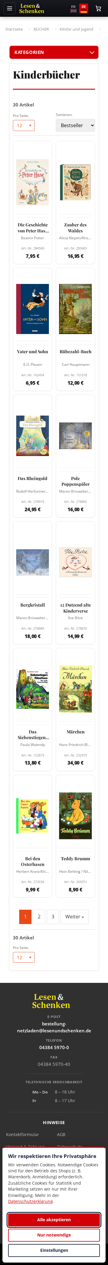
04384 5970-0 (54, 1047)
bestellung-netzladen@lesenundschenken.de (54, 1027)
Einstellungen (54, 1250)
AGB (61, 1134)
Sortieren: (64, 114)
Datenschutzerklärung (30, 1201)
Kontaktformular (22, 1134)
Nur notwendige (54, 1235)
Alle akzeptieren (54, 1219)
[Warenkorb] (98, 8)
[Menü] (10, 8)
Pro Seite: (21, 115)
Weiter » (74, 916)
